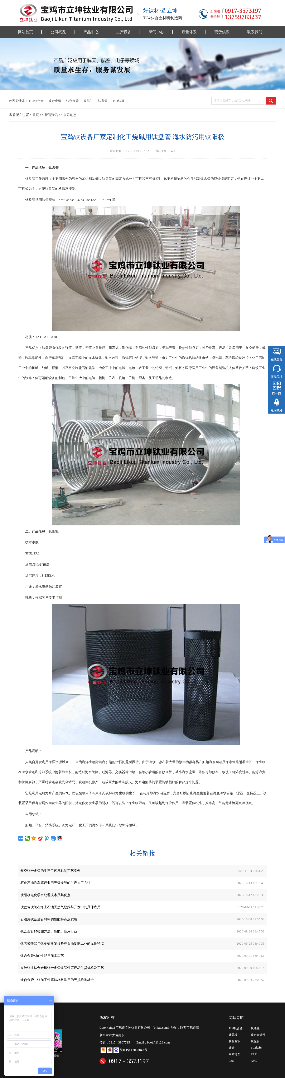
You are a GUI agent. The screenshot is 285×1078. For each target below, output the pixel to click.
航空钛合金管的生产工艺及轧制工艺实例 (50, 871)
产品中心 (90, 32)
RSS (231, 1060)
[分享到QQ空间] (34, 838)
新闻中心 (156, 32)
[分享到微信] (27, 838)
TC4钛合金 (36, 100)
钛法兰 (88, 100)
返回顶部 (276, 410)
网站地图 (234, 1054)
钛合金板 (234, 1041)
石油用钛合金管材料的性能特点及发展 (48, 919)
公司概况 (58, 32)
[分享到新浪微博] (40, 838)
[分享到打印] (53, 838)
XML (254, 1060)
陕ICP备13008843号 (133, 1050)
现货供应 (222, 32)
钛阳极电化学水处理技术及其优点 (45, 895)
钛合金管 (72, 100)
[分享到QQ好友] (59, 838)
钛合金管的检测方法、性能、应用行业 (48, 931)
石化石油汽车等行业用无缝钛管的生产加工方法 (55, 883)
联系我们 (254, 32)
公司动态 (70, 115)
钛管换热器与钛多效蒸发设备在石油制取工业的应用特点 (62, 943)
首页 (35, 115)
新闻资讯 (51, 115)
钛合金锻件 (258, 1034)
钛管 (45, 200)
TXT (254, 1054)
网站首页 (25, 32)
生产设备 (123, 32)
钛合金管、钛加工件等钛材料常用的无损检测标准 (57, 980)
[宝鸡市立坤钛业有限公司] (75, 12)
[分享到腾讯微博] (46, 838)
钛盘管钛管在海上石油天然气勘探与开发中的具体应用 (60, 907)
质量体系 (189, 32)
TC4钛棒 (118, 100)
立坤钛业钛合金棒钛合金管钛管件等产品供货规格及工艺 (62, 968)
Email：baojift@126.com (153, 1042)
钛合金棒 (55, 100)
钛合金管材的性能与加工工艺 (42, 956)
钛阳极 (54, 531)
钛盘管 (102, 100)
